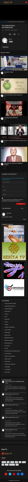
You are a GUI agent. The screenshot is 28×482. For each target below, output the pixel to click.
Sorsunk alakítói (8, 353)
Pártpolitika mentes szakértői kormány (12, 350)
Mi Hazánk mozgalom (9, 340)
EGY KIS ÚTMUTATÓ (9, 429)
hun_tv (10, 39)
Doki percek (7, 319)
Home (2, 21)
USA (3, 464)
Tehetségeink (7, 366)
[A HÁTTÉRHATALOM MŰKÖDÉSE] (14, 108)
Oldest (22, 208)
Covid (6, 316)
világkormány (12, 464)
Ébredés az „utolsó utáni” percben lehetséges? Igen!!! (15, 140)
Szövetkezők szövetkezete (10, 364)
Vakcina (6, 464)
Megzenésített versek (9, 337)
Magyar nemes (7, 335)
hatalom (12, 462)
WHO (17, 464)
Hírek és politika (14, 30)
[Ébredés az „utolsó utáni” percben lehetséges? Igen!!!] (14, 131)
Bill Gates (4, 462)
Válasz (24, 219)
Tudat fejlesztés (8, 369)
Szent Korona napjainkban (10, 356)
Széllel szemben (8, 358)
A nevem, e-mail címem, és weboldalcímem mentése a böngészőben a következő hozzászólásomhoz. (12, 200)
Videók (5, 21)
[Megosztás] (19, 34)
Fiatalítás (6, 324)
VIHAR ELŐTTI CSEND (8, 72)
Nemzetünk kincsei (8, 343)
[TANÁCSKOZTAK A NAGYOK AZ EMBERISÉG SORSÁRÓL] (14, 154)
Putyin (16, 462)
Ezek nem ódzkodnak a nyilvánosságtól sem (13, 94)
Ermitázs (6, 321)
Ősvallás (6, 348)
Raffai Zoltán (9, 213)
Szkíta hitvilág (7, 361)
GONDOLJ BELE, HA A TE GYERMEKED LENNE (14, 381)
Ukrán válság (7, 372)
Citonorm (6, 314)
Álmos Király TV (8, 311)
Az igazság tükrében (9, 308)
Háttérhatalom (5, 47)
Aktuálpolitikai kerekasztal (10, 306)
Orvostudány (7, 345)
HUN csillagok (7, 332)
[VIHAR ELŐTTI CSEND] (14, 63)
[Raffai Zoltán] (3, 214)
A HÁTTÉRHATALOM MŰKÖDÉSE (11, 117)
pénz (20, 462)
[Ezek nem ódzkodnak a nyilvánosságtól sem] (14, 85)
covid (8, 462)
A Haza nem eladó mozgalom (10, 303)
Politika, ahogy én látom (10, 394)
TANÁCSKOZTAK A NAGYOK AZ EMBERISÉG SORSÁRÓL (13, 164)
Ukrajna (23, 462)
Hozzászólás (21, 203)
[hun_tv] (4, 40)
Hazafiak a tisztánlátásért (10, 327)
